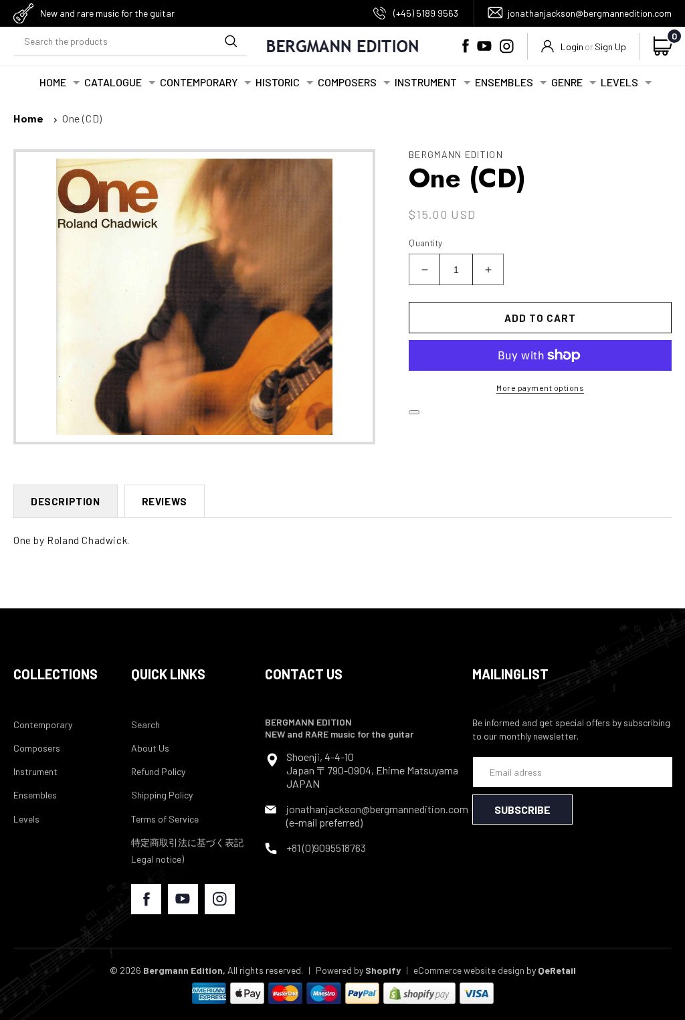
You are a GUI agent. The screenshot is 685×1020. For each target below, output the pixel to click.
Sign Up (610, 46)
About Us (150, 748)
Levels (26, 819)
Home (28, 118)
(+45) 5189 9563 (425, 13)
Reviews (164, 501)
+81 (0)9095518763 (326, 847)
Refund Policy (158, 771)
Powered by (358, 970)
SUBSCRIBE (522, 809)
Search (145, 724)
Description (65, 501)
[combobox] (130, 41)
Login (572, 46)
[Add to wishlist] (414, 412)
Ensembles (35, 794)
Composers (36, 748)
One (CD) (82, 118)
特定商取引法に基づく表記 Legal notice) (187, 851)
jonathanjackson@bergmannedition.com (590, 13)
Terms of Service (165, 819)
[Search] (231, 41)
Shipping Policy (162, 794)
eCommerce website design (468, 970)
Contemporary (42, 724)
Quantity (425, 243)
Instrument (35, 771)
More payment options (540, 387)
